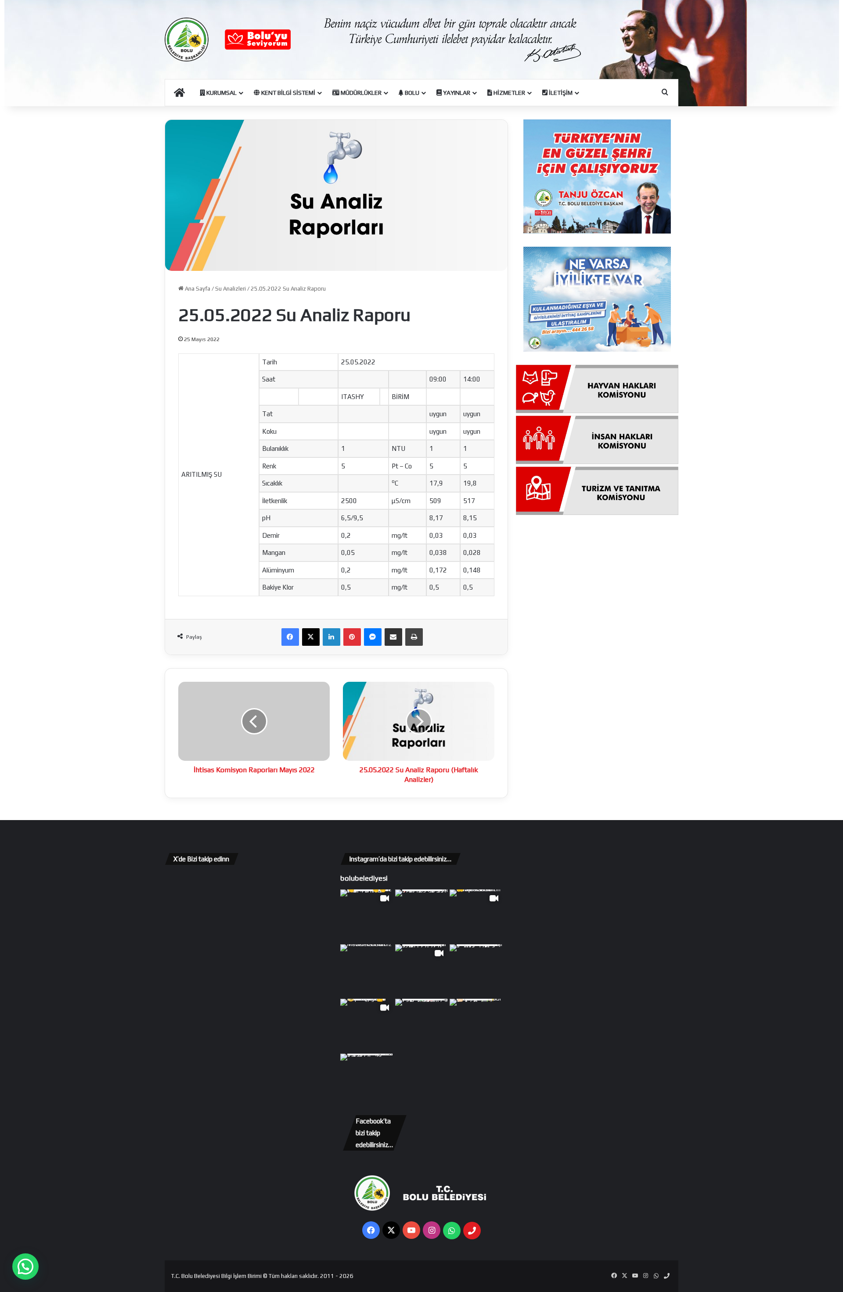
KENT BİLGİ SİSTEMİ (287, 92)
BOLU (411, 92)
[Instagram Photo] (421, 916)
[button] (25, 1266)
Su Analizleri (230, 288)
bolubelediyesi (364, 878)
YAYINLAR (456, 92)
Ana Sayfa (197, 288)
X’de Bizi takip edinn (201, 859)
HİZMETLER (508, 92)
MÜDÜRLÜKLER (360, 92)
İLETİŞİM (560, 92)
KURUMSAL (221, 92)
